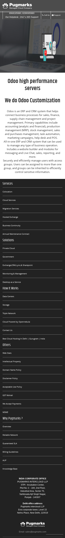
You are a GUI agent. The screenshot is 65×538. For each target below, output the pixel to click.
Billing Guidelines (10, 452)
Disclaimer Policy (10, 378)
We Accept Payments (12, 403)
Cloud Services (9, 200)
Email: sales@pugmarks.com (32, 532)
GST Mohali (8, 395)
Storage (6, 305)
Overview (7, 426)
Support (57, 15)
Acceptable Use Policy (12, 386)
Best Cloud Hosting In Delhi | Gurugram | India (24, 338)
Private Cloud (9, 248)
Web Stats (7, 353)
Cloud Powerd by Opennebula (16, 321)
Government (8, 256)
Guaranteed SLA (10, 443)
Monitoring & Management (15, 273)
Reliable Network (10, 435)
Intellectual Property (12, 361)
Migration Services (11, 208)
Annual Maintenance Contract (16, 234)
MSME (5, 412)
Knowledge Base (10, 468)
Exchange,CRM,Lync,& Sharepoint (18, 265)
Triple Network (9, 313)
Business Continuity (11, 225)
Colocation (7, 191)
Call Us (47, 15)
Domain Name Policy (12, 370)
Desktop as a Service (12, 282)
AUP (4, 460)
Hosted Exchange (10, 217)
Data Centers (8, 296)
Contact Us (7, 330)
